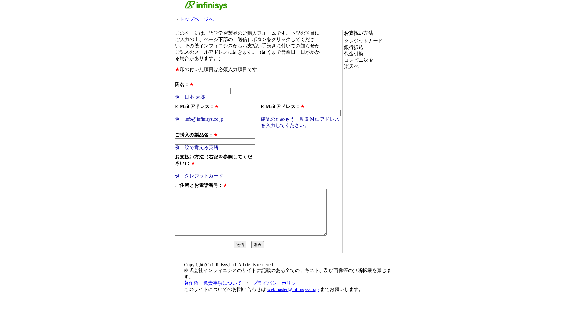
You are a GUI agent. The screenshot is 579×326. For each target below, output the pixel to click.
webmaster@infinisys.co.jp (293, 289)
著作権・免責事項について (213, 283)
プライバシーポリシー (277, 283)
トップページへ (197, 19)
